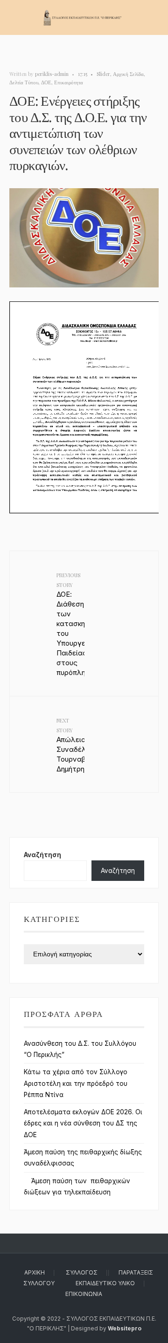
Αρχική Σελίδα (128, 73)
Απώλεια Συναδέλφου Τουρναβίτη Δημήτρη (70, 745)
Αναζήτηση (42, 855)
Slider (103, 73)
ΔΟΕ (46, 82)
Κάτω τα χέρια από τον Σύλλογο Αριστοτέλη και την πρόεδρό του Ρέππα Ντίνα (75, 1083)
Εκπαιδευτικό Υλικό (105, 1283)
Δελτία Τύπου (23, 82)
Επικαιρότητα (68, 82)
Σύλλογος (82, 1272)
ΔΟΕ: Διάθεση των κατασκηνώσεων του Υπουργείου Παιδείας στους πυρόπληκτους (70, 624)
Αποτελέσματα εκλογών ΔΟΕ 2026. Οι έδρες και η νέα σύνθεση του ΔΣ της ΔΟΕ (83, 1123)
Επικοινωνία (83, 1293)
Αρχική (34, 1272)
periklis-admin (52, 73)
